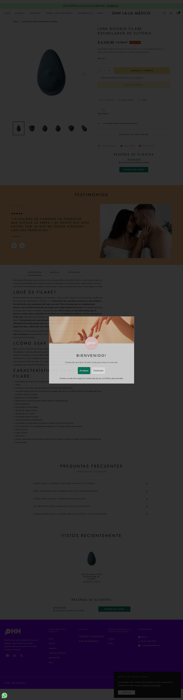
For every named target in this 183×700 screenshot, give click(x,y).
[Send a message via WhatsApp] (4, 695)
